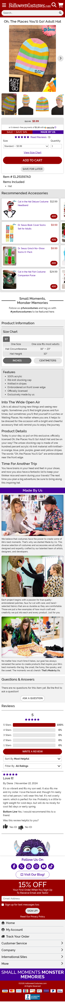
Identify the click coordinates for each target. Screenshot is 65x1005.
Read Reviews (39, 137)
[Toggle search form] (54, 5)
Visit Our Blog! (34, 874)
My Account (14, 930)
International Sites (14, 957)
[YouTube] (44, 866)
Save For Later (32, 169)
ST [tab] (6, 339)
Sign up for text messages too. (22, 904)
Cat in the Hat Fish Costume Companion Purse (32, 274)
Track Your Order (17, 936)
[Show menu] (4, 5)
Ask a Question (33, 698)
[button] (61, 5)
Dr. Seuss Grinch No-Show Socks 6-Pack (31, 250)
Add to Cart (32, 160)
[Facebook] (14, 866)
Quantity (55, 140)
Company (8, 950)
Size (5, 140)
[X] (21, 866)
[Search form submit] (60, 13)
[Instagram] (36, 866)
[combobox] (29, 13)
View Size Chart (32, 152)
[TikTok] (51, 866)
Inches (17, 360)
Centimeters (47, 360)
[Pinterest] (29, 866)
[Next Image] (60, 58)
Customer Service (14, 943)
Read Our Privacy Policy (32, 916)
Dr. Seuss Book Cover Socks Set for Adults (32, 227)
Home (10, 923)
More (5, 963)
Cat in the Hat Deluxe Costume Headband (33, 203)
